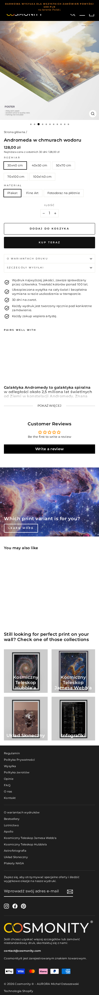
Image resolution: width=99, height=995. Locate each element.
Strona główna (14, 132)
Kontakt (10, 798)
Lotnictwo (11, 825)
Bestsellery (12, 819)
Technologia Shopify (18, 991)
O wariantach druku (27, 258)
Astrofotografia (15, 850)
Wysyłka (10, 766)
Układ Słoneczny (16, 857)
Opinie (8, 778)
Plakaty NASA (14, 863)
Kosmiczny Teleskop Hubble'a (25, 844)
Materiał (13, 185)
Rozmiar (12, 157)
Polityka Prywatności (19, 759)
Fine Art (32, 193)
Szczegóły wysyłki (25, 267)
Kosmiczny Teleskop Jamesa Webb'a (30, 838)
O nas (8, 791)
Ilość (49, 205)
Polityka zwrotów (16, 772)
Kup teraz (50, 242)
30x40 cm (15, 165)
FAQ (7, 785)
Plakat (12, 193)
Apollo (8, 831)
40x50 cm (39, 165)
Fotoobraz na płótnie (63, 193)
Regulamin (12, 753)
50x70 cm (63, 165)
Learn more (21, 528)
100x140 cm (42, 176)
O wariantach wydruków (22, 812)
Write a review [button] (49, 449)
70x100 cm (15, 176)
